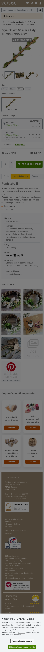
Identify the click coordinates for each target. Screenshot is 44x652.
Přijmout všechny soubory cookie (22, 647)
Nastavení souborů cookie (22, 641)
